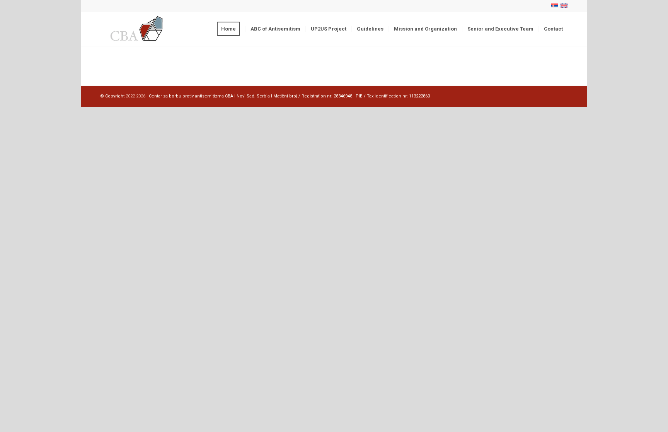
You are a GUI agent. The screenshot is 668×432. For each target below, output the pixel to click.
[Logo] (137, 29)
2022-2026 (135, 96)
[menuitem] (231, 29)
